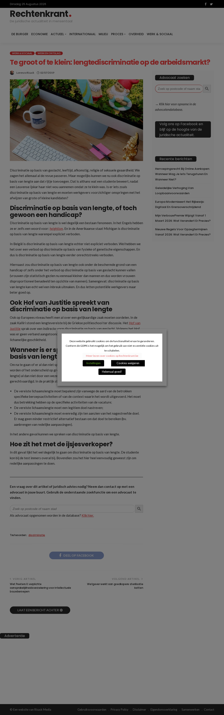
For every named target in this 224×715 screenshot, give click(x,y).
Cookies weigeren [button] (128, 363)
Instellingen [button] (93, 363)
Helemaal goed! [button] (112, 371)
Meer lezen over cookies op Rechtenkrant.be (112, 355)
